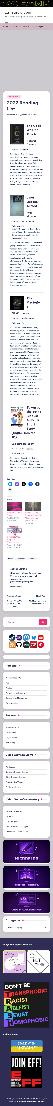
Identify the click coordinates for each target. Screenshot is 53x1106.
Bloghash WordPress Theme (31, 1101)
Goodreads (14, 97)
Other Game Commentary (17, 832)
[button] (16, 587)
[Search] (43, 622)
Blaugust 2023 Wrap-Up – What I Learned (13, 540)
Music (8, 683)
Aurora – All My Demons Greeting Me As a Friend (33, 515)
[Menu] (6, 22)
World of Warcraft (14, 811)
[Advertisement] (26, 58)
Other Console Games (15, 777)
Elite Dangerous (12, 821)
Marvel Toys (11, 742)
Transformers (12, 732)
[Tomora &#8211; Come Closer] (14, 506)
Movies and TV (12, 727)
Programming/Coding (15, 693)
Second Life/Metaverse (16, 698)
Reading (32, 559)
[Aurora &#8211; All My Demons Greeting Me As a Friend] (33, 506)
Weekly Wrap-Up (13, 678)
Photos (9, 688)
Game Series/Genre (14, 782)
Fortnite (9, 816)
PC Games (10, 767)
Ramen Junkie (18, 568)
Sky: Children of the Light (17, 827)
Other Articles (12, 703)
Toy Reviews (11, 737)
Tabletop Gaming (13, 787)
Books (10, 559)
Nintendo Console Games (17, 772)
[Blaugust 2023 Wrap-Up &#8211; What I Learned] (14, 530)
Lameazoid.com (18, 12)
